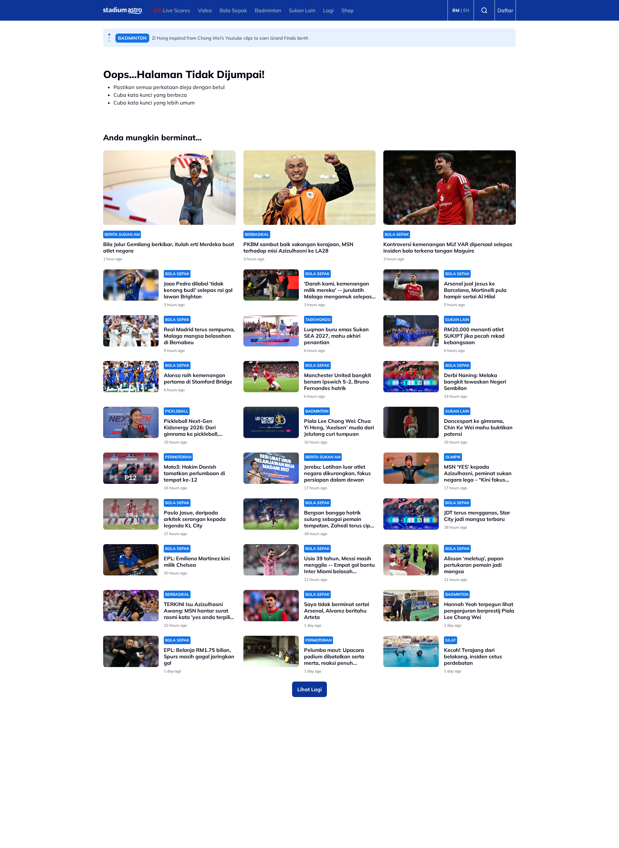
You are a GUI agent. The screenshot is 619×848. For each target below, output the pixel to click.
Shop (347, 10)
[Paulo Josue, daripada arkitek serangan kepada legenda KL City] (131, 514)
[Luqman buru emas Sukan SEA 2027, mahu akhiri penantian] (271, 330)
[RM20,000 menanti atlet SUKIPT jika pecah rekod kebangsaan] (411, 330)
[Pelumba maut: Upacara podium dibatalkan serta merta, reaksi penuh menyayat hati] (271, 651)
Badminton (268, 10)
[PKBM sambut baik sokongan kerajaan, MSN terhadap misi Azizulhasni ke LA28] (309, 187)
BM (455, 10)
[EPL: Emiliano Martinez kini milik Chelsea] (131, 559)
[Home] (122, 10)
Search (484, 10)
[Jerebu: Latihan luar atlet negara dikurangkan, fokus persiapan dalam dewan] (271, 468)
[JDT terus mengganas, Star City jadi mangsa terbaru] (411, 514)
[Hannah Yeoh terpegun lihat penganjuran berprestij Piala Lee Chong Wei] (411, 605)
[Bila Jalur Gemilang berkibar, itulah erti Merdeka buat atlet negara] (169, 187)
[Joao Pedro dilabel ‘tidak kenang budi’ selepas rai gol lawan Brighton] (131, 285)
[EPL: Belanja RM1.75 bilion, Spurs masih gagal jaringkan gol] (131, 651)
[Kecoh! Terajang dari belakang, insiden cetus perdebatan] (411, 651)
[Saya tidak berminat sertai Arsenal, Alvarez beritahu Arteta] (271, 605)
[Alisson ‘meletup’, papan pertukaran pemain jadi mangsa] (411, 559)
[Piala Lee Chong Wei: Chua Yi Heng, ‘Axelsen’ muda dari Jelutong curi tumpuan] (271, 422)
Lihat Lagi (309, 689)
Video (205, 10)
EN (466, 10)
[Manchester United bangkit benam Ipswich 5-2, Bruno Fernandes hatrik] (271, 376)
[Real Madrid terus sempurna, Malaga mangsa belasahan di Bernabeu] (131, 330)
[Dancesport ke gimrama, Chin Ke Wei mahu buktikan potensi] (411, 422)
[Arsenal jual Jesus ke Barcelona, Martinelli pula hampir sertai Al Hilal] (411, 285)
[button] (109, 34)
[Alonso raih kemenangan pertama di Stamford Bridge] (131, 376)
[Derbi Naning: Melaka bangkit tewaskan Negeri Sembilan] (411, 376)
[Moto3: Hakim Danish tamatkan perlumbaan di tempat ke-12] (131, 468)
